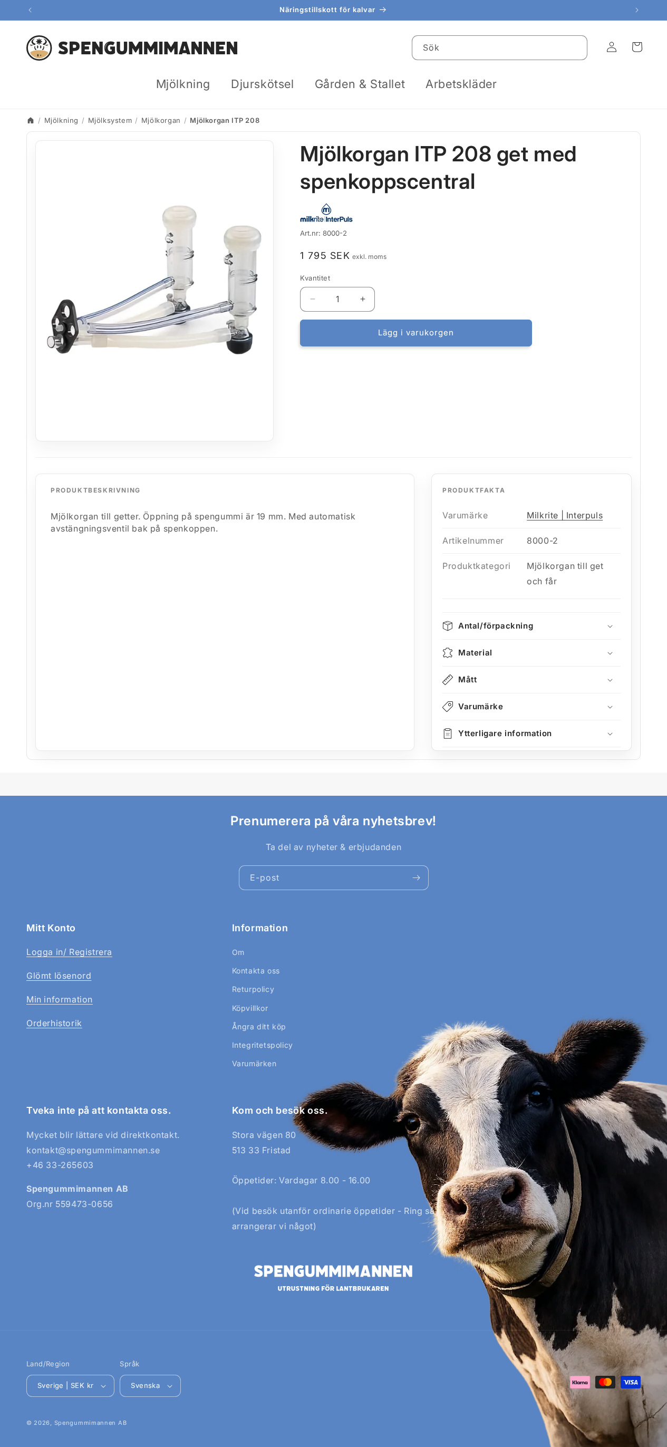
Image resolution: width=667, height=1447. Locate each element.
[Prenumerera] (416, 877)
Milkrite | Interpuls (565, 515)
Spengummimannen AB (90, 1422)
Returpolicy (253, 989)
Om (238, 952)
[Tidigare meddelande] (30, 10)
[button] (187, 84)
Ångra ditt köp (259, 1026)
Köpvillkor (250, 1008)
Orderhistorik (54, 1023)
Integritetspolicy (262, 1044)
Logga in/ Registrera (69, 952)
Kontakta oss (256, 970)
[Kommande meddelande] (637, 10)
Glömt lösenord (58, 975)
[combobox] (499, 48)
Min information (59, 999)
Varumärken (254, 1063)
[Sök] (575, 47)
